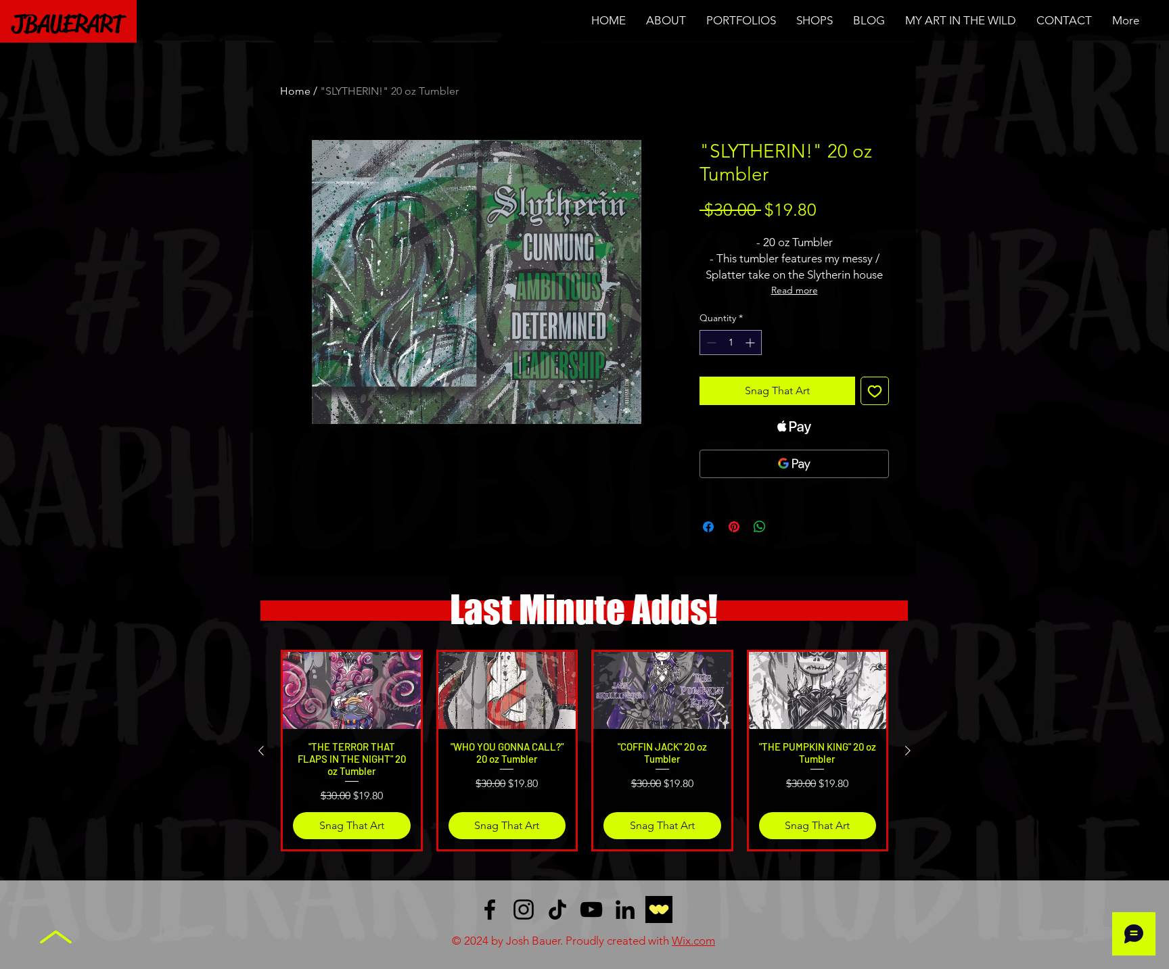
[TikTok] (557, 909)
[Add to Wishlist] (875, 391)
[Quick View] (352, 690)
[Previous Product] (261, 750)
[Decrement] (710, 342)
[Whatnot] (658, 909)
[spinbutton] (730, 342)
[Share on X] (785, 527)
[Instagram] (523, 909)
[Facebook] (489, 909)
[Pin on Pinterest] (734, 527)
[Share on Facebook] (708, 527)
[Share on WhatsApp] (760, 527)
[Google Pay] (794, 464)
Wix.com (693, 940)
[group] (584, 750)
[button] (741, 20)
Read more (794, 290)
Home (295, 91)
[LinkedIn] (625, 909)
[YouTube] (591, 909)
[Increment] (751, 342)
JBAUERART (68, 23)
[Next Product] (908, 750)
